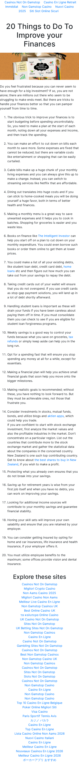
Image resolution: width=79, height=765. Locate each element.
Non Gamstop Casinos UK (39, 606)
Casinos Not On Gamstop (39, 584)
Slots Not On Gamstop (39, 676)
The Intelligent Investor (54, 236)
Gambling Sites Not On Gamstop (39, 645)
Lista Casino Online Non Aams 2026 (40, 733)
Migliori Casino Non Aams (39, 597)
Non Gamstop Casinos (39, 632)
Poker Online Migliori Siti (39, 707)
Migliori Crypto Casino (39, 588)
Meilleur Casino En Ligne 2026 (39, 755)
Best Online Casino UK (39, 610)
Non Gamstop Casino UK (39, 659)
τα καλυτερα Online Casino (39, 615)
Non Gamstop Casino (37, 6)
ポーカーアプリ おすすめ (39, 760)
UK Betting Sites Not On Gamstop (39, 628)
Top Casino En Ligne (39, 729)
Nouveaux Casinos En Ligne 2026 (39, 751)
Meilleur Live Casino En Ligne (39, 602)
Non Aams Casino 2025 (39, 593)
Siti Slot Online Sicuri (44, 11)
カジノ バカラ (39, 720)
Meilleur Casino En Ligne (39, 747)
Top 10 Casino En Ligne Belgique (39, 703)
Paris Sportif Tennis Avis (39, 716)
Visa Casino (39, 711)
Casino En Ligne (39, 637)
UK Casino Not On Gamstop (39, 619)
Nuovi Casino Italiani (39, 738)
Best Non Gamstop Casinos (39, 654)
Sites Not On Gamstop (39, 624)
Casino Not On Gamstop (40, 641)
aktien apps (56, 416)
